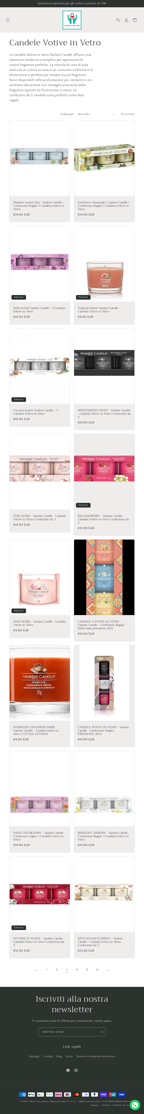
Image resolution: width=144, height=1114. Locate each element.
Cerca (69, 1056)
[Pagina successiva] (107, 970)
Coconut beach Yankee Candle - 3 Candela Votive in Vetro (35, 412)
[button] (8, 20)
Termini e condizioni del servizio (95, 1056)
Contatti (48, 1056)
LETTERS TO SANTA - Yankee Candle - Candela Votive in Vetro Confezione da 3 (38, 942)
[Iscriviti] (101, 1031)
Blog (59, 1056)
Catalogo (34, 1056)
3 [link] (67, 969)
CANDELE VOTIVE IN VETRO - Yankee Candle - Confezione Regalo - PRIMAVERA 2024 (103, 731)
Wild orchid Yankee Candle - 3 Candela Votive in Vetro (39, 310)
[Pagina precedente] (36, 970)
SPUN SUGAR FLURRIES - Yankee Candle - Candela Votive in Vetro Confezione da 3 (100, 942)
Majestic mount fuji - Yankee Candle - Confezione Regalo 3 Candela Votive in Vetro (38, 206)
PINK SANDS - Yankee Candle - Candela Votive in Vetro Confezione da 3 (39, 517)
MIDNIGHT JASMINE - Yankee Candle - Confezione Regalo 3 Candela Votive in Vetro (104, 836)
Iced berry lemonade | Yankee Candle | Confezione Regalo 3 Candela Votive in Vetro (104, 206)
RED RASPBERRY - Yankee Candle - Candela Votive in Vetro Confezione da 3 (103, 519)
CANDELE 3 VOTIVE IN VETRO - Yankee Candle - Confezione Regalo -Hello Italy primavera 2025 (102, 625)
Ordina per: (67, 114)
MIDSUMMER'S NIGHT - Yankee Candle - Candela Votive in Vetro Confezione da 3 (104, 414)
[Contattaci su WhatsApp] (135, 1105)
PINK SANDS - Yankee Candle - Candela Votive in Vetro (39, 623)
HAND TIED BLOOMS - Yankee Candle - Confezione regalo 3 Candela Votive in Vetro (39, 836)
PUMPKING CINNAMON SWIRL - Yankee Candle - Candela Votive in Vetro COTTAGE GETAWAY (36, 731)
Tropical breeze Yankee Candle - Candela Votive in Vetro (99, 310)
